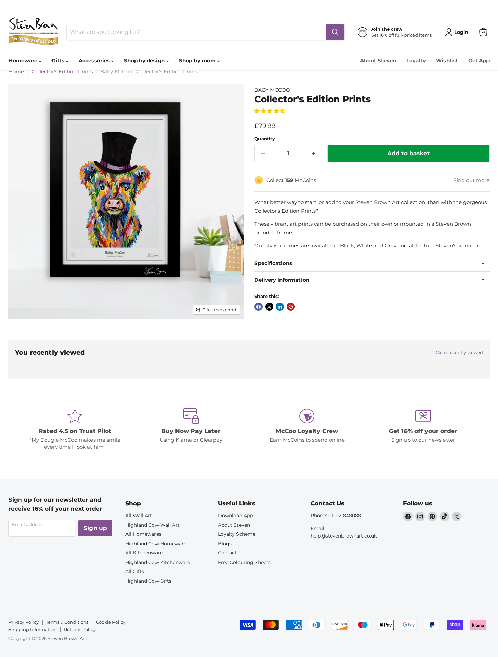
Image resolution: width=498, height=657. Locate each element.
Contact (227, 553)
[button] (270, 111)
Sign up (95, 528)
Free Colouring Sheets (244, 562)
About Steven (378, 60)
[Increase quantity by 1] (314, 153)
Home (16, 71)
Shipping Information (32, 629)
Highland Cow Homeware (155, 544)
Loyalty (416, 60)
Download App (235, 515)
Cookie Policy (110, 622)
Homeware (23, 60)
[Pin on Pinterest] (291, 307)
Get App (479, 60)
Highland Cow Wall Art (152, 525)
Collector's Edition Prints (62, 71)
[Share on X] (269, 307)
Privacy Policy (23, 622)
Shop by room (198, 60)
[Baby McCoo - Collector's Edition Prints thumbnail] (21, 337)
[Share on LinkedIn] (280, 307)
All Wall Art (138, 515)
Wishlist (447, 60)
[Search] (335, 32)
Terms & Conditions (67, 622)
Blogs (225, 544)
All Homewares (143, 534)
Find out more (471, 180)
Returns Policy (80, 629)
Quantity (264, 138)
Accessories (95, 60)
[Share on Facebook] (258, 307)
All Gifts (134, 571)
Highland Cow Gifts (148, 581)
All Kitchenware (144, 553)
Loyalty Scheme (236, 534)
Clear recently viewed (459, 352)
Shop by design (145, 60)
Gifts (58, 60)
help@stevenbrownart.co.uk (344, 536)
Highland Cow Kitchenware (157, 562)
